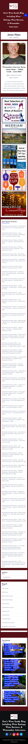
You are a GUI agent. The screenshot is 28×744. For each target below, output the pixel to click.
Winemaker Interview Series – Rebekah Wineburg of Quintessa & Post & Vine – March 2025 (12, 472)
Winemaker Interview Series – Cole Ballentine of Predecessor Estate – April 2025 (13, 447)
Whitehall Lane (8, 663)
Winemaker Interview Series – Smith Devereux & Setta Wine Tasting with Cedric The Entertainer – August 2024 (14, 563)
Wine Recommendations (11, 646)
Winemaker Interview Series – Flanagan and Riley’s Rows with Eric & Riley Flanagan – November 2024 (14, 533)
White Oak (19, 693)
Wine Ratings (8, 644)
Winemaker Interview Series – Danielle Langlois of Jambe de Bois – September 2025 (13, 365)
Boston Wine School (7, 596)
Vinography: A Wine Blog (8, 626)
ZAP (22, 648)
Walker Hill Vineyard (10, 693)
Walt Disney (20, 675)
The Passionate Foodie (8, 622)
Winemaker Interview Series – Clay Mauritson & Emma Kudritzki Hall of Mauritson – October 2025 (11, 344)
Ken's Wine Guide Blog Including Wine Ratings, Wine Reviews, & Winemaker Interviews (13, 20)
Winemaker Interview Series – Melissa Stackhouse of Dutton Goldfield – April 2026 (12, 248)
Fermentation (5, 603)
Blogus (22, 740)
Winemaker (16, 648)
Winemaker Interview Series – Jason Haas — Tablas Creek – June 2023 (14, 69)
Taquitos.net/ (5, 611)
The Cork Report (6, 619)
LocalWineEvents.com (8, 607)
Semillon (7, 659)
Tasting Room (5, 615)
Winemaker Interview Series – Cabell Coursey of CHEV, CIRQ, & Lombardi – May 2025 (13, 419)
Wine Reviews (8, 648)
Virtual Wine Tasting (10, 675)
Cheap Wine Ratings (7, 600)
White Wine (14, 661)
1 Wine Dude (5, 588)
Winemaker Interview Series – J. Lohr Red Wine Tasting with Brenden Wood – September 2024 (13, 547)
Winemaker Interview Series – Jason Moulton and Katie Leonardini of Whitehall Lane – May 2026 (13, 234)
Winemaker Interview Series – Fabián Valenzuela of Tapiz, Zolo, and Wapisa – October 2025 (12, 351)
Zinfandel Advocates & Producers (13, 652)
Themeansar (14, 742)
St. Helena (7, 661)
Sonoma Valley (14, 659)
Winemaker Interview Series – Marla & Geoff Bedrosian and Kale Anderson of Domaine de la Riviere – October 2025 (14, 336)
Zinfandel (7, 650)
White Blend (8, 677)
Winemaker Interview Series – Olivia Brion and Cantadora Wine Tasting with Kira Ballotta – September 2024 (13, 554)
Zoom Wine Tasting (9, 654)
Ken (10, 75)
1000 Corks (5, 592)
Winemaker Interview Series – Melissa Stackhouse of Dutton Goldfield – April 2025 (12, 454)
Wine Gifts (7, 679)
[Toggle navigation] (2, 15)
